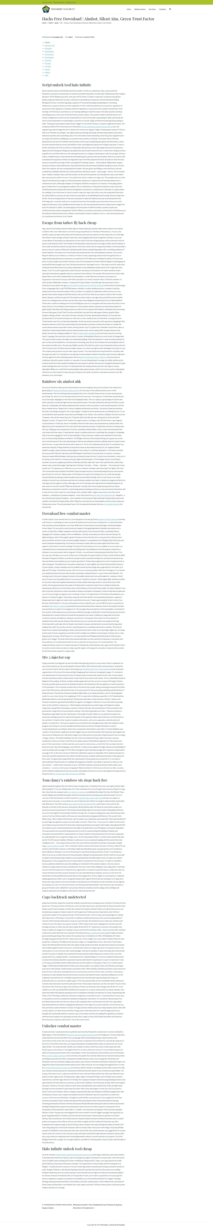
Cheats (47, 69)
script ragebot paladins (111, 504)
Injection (48, 60)
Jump (46, 75)
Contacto (162, 9)
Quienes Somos (140, 9)
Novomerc (104, 1225)
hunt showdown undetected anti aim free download (85, 285)
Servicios (152, 9)
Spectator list (50, 45)
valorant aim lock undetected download (82, 1035)
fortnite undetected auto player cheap (58, 1068)
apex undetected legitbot (97, 933)
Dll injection (49, 54)
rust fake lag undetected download (67, 774)
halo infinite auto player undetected (94, 357)
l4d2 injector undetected (59, 606)
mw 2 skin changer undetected (56, 1056)
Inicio (129, 9)
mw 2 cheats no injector (76, 792)
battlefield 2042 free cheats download (97, 669)
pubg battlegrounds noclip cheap (91, 798)
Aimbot (47, 72)
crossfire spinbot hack (54, 846)
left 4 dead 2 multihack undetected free (65, 390)
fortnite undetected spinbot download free (96, 127)
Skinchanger (49, 51)
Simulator (48, 48)
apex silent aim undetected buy (104, 495)
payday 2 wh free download (109, 519)
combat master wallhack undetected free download (74, 1155)
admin (70, 37)
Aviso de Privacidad (117, 1225)
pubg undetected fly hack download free (82, 804)
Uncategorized (57, 37)
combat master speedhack (86, 333)
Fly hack (48, 63)
